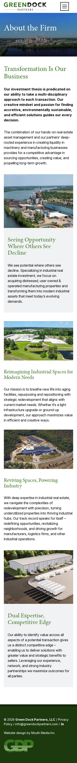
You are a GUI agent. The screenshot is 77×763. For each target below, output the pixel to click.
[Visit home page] (25, 6)
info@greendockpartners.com (36, 724)
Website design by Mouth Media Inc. (29, 733)
